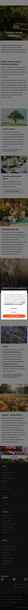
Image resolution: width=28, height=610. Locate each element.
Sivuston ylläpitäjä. (18, 304)
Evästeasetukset (14, 308)
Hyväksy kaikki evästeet (14, 316)
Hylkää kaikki (14, 312)
